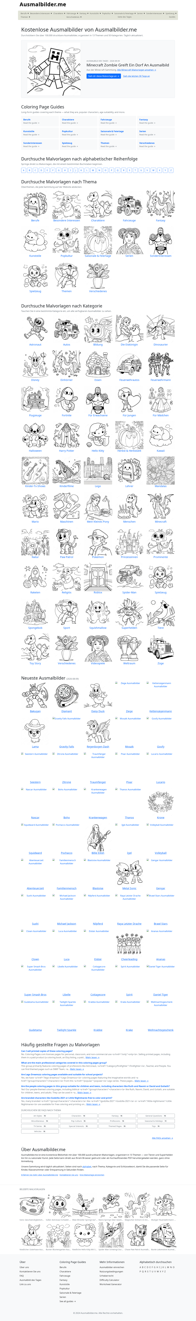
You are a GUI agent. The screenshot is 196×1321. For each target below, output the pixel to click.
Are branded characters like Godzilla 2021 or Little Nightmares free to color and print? (66, 1097)
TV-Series (39, 1126)
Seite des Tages (125, 17)
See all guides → (68, 1301)
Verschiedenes (72, 17)
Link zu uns (25, 1284)
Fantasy (83, 13)
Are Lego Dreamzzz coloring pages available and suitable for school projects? (62, 1074)
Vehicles (39, 1131)
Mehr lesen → (92, 1057)
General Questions (155, 1116)
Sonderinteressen (154, 13)
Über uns (24, 1267)
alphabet (86, 1166)
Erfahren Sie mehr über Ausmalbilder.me (39, 1175)
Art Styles (40, 1116)
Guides (172, 17)
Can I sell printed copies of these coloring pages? (47, 1051)
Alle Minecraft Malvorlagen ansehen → (136, 69)
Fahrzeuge (71, 13)
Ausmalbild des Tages (98, 61)
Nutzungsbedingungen (111, 1271)
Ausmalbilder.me (43, 4)
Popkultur (106, 13)
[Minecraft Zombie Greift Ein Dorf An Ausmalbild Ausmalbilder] (54, 68)
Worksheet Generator (111, 1284)
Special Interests (78, 1126)
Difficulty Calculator (109, 1280)
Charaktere (58, 13)
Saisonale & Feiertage (124, 13)
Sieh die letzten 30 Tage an (136, 76)
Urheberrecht (106, 1275)
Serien (140, 13)
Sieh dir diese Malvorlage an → (103, 76)
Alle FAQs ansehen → (162, 1138)
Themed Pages (117, 1126)
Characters (78, 1116)
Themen (24, 17)
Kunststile (94, 13)
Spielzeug (170, 13)
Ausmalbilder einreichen (112, 1267)
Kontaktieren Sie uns (69, 1175)
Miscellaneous (39, 1121)
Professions (117, 1121)
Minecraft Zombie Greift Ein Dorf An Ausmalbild (128, 64)
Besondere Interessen (40, 13)
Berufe (24, 13)
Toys (155, 1126)
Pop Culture (78, 1121)
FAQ (22, 1275)
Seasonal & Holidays (155, 1121)
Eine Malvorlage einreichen (92, 1175)
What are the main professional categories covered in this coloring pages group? (64, 1062)
